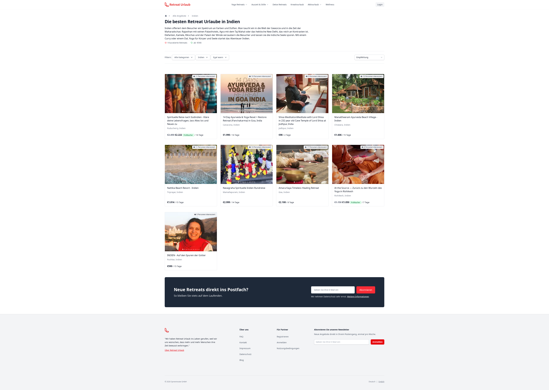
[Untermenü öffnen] (247, 5)
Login (380, 4)
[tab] (182, 111)
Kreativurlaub (297, 4)
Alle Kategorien (181, 57)
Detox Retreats (280, 4)
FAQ (241, 336)
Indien (195, 15)
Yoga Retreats (238, 4)
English (381, 381)
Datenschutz (245, 354)
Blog (241, 360)
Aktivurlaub (313, 4)
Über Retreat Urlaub (174, 350)
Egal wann (218, 57)
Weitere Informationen (358, 296)
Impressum (244, 348)
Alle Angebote (179, 15)
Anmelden (282, 342)
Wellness (330, 4)
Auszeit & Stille (258, 4)
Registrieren (283, 336)
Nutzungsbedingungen (288, 348)
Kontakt (243, 342)
